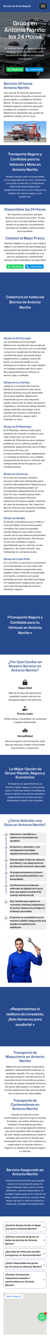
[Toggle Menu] (43, 6)
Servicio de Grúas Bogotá (17, 6)
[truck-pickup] (25, 730)
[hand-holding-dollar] (25, 708)
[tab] (25, 1227)
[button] (15, 69)
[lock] (25, 682)
